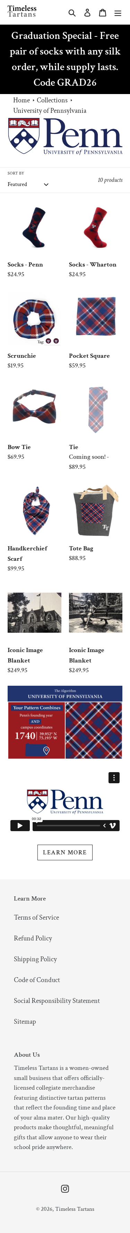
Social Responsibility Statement (57, 1000)
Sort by (16, 173)
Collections (52, 100)
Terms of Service (36, 917)
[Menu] (117, 12)
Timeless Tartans (74, 1209)
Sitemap (25, 1021)
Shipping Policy (35, 959)
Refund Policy (33, 938)
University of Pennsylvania (49, 110)
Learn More (65, 852)
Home (21, 100)
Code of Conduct (37, 980)
